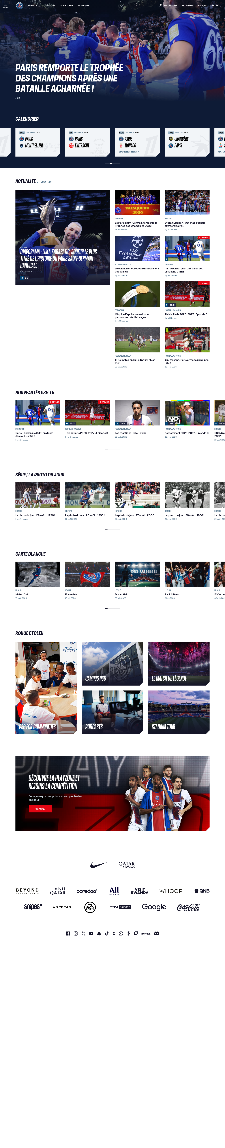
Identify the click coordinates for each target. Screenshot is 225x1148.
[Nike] (99, 865)
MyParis (83, 5)
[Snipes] (33, 907)
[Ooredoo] (87, 891)
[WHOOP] (171, 891)
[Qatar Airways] (127, 865)
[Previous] (19, 142)
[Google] (154, 907)
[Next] (206, 142)
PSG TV (50, 5)
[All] (114, 891)
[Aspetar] (62, 907)
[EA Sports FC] (90, 907)
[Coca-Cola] (189, 907)
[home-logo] (19, 5)
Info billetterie (128, 152)
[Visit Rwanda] (139, 891)
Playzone (66, 5)
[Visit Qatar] (58, 891)
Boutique (202, 5)
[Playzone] (40, 808)
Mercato (34, 5)
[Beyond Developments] (27, 891)
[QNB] (202, 891)
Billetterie (187, 5)
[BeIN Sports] (120, 907)
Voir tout (46, 182)
